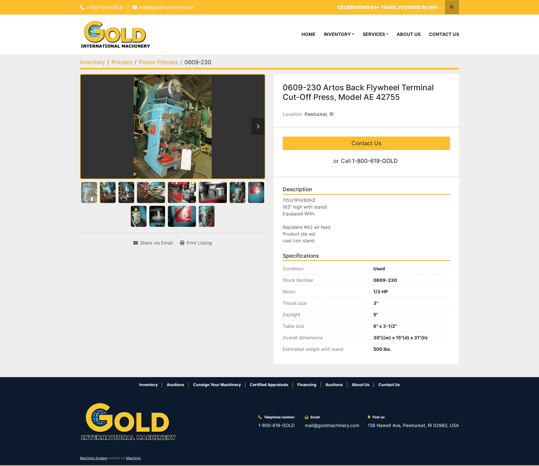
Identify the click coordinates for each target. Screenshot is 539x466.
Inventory (337, 34)
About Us (409, 34)
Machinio (133, 458)
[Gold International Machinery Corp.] (128, 421)
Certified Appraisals (269, 384)
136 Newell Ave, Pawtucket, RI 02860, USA (413, 425)
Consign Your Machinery (217, 384)
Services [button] (374, 34)
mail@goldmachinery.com (166, 7)
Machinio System (93, 458)
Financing (306, 384)
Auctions (175, 384)
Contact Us (444, 34)
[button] (339, 34)
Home (309, 34)
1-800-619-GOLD (105, 7)
